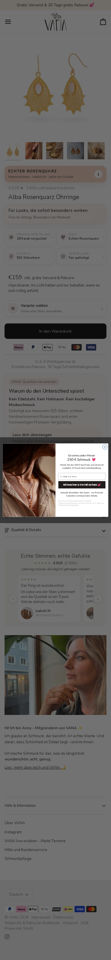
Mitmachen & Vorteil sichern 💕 (82, 484)
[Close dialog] (104, 446)
